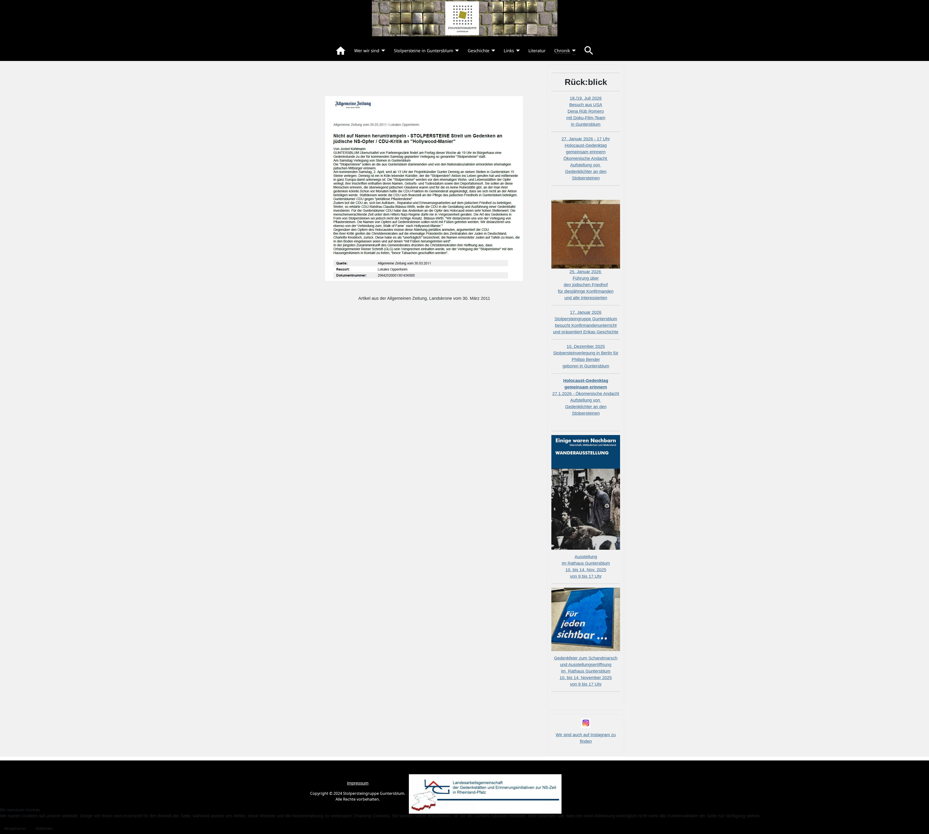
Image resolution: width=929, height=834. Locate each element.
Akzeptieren (15, 828)
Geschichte (478, 50)
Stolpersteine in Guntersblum (423, 50)
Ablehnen (44, 828)
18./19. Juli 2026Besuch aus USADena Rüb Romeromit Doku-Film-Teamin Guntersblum (585, 111)
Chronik (562, 50)
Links (509, 50)
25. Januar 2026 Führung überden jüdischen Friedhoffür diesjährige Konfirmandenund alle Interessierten (586, 284)
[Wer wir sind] (382, 50)
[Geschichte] (492, 50)
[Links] (517, 50)
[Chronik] (573, 50)
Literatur (537, 50)
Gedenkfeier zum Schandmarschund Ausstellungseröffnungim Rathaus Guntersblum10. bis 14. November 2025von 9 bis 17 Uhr (585, 671)
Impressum (357, 783)
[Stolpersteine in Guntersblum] (456, 50)
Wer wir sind (366, 50)
